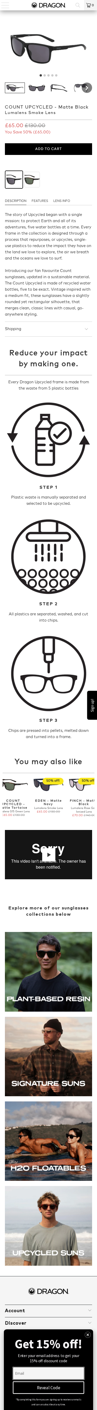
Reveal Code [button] (48, 1387)
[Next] (92, 798)
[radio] (14, 180)
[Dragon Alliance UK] (48, 5)
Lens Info (61, 201)
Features (40, 201)
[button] (15, 88)
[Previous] (4, 798)
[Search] (78, 5)
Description (15, 201)
